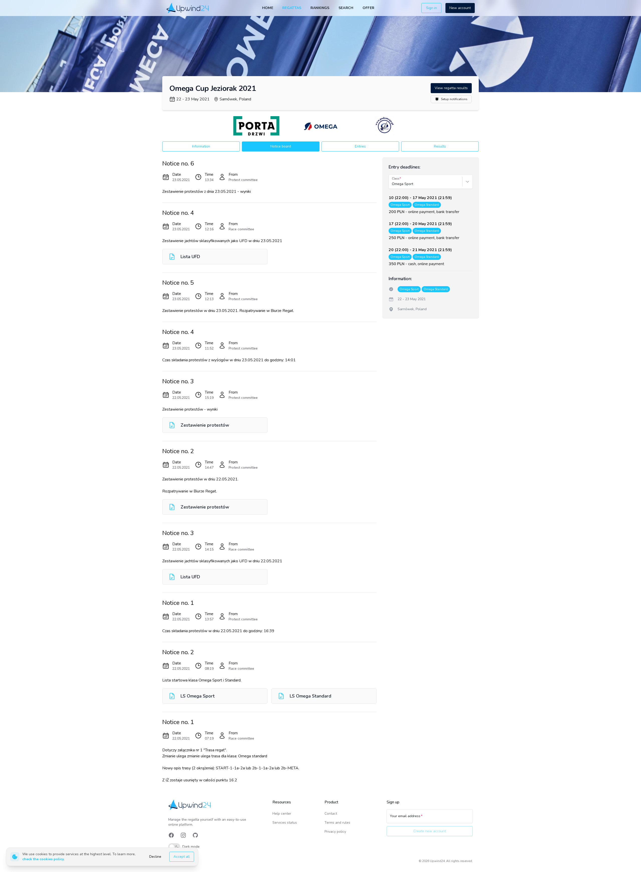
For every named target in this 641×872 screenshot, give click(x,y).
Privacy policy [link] (335, 831)
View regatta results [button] (451, 88)
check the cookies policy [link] (43, 859)
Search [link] (346, 8)
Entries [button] (360, 146)
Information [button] (201, 146)
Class (395, 179)
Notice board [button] (280, 146)
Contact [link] (331, 813)
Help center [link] (281, 813)
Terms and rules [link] (337, 822)
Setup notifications (454, 99)
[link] (188, 8)
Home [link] (267, 8)
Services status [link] (284, 822)
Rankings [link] (320, 8)
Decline (155, 856)
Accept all (182, 856)
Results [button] (440, 146)
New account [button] (460, 8)
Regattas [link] (291, 8)
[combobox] (392, 184)
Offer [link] (369, 8)
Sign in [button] (431, 8)
